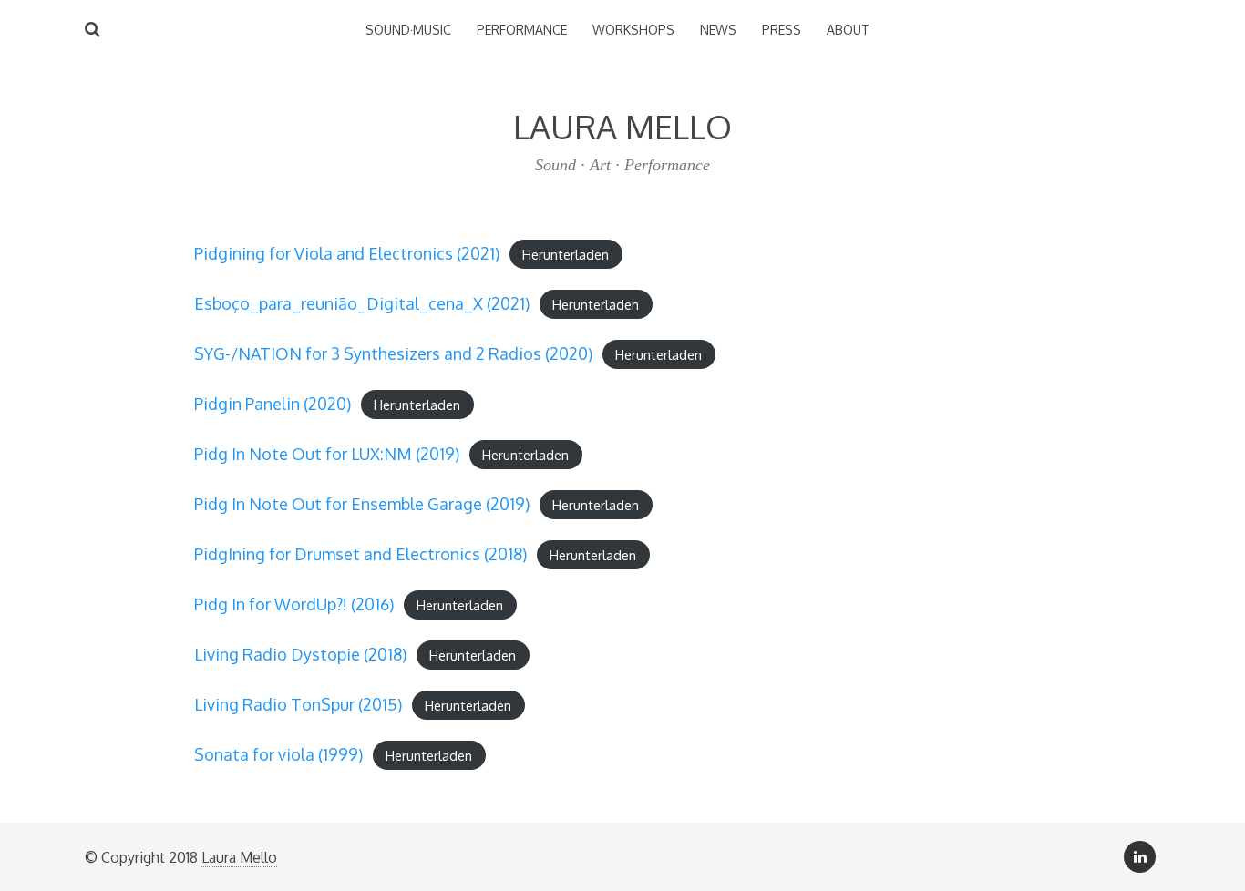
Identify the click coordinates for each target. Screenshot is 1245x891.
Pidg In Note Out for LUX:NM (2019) (326, 454)
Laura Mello (239, 857)
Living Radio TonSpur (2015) (298, 704)
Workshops (633, 29)
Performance (522, 29)
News (718, 29)
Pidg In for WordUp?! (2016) (294, 604)
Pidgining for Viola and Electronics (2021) (346, 253)
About (848, 29)
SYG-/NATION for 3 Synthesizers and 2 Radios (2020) (393, 353)
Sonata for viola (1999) (278, 754)
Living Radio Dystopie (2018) (300, 654)
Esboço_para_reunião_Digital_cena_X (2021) (362, 303)
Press (781, 29)
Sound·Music (408, 29)
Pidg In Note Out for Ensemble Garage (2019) (362, 504)
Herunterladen (565, 254)
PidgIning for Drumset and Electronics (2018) (360, 554)
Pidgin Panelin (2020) (272, 404)
